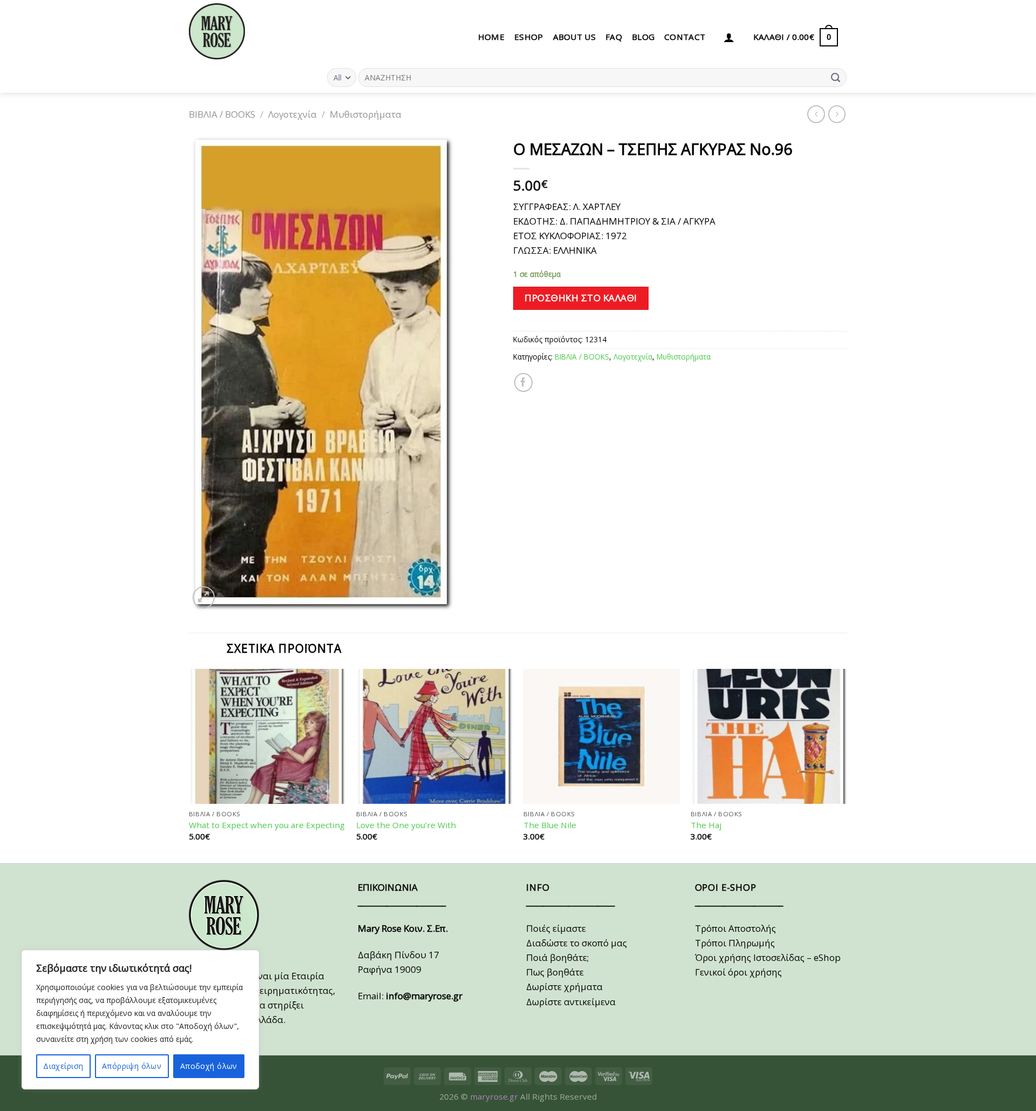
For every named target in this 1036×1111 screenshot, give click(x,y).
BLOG (643, 36)
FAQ (613, 36)
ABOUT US (574, 36)
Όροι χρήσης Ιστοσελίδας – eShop (768, 957)
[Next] (847, 765)
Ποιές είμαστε (556, 928)
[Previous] (189, 765)
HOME (491, 36)
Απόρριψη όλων (131, 1066)
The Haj (706, 825)
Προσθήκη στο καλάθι (580, 298)
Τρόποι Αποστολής (735, 928)
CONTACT (684, 36)
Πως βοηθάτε (555, 972)
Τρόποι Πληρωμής (735, 943)
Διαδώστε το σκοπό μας (576, 943)
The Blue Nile (549, 825)
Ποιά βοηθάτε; (557, 957)
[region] (140, 1019)
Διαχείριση (63, 1066)
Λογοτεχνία (292, 114)
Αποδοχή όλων (208, 1066)
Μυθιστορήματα (365, 114)
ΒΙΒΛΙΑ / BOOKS (222, 114)
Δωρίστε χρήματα (564, 986)
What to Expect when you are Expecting (267, 825)
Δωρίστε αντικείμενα (571, 1001)
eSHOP (528, 36)
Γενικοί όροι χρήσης (738, 972)
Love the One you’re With (406, 825)
